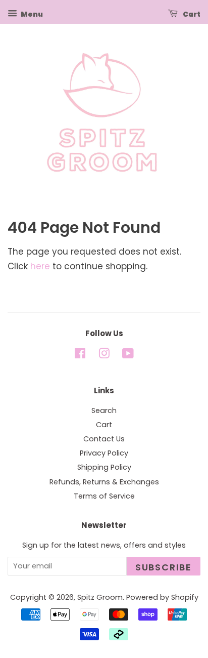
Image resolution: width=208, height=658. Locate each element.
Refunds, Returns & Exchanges (104, 482)
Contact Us (104, 439)
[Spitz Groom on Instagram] (104, 355)
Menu (31, 14)
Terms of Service (104, 496)
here (40, 266)
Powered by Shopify (162, 597)
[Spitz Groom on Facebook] (80, 355)
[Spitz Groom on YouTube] (128, 355)
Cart (191, 14)
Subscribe (163, 567)
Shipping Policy (104, 467)
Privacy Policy (104, 453)
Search (104, 410)
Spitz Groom (100, 597)
